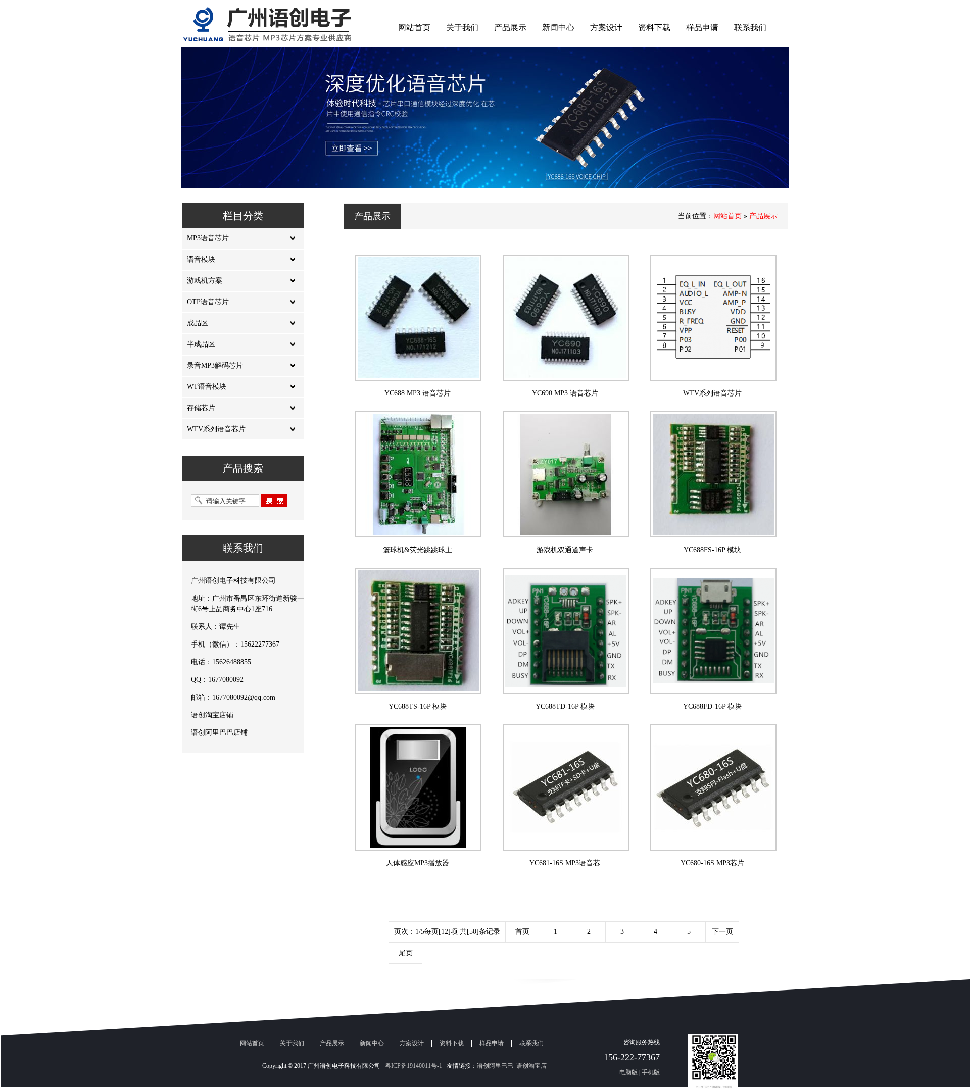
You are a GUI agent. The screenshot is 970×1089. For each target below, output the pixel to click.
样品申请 (702, 27)
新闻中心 (558, 27)
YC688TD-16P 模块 (565, 706)
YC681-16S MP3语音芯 (564, 863)
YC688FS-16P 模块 (712, 550)
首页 (522, 931)
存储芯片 (201, 408)
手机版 (651, 1072)
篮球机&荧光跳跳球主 (417, 550)
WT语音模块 (206, 386)
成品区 (197, 323)
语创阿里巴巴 (495, 1065)
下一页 (722, 931)
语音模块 (201, 259)
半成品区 (201, 344)
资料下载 (654, 27)
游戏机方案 (204, 280)
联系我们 (750, 27)
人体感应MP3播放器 (417, 863)
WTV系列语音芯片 (216, 429)
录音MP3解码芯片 (215, 365)
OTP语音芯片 (208, 302)
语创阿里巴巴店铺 (219, 732)
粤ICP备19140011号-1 (413, 1065)
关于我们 (462, 27)
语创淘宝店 (531, 1065)
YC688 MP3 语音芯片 (417, 393)
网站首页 (414, 27)
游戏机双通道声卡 (565, 550)
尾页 (406, 953)
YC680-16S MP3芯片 (712, 863)
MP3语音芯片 (208, 238)
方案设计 (606, 27)
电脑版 (628, 1072)
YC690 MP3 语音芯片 (565, 393)
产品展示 (510, 27)
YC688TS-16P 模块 (418, 706)
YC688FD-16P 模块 (712, 706)
